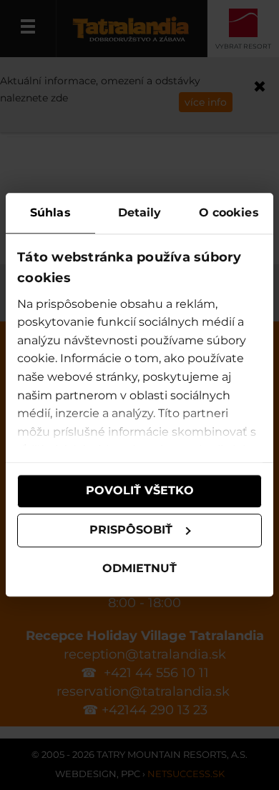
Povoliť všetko (140, 491)
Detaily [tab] (140, 212)
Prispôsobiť (130, 530)
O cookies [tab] (229, 212)
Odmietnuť (139, 568)
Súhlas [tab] (50, 212)
